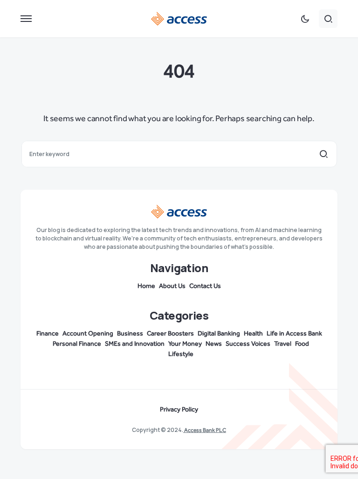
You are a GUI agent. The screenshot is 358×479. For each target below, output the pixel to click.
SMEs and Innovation (135, 344)
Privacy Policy (179, 409)
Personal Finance (77, 344)
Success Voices (248, 344)
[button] (26, 19)
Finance (47, 333)
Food (302, 344)
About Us (172, 286)
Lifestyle (180, 354)
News (214, 344)
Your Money (185, 344)
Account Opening (87, 333)
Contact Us (205, 286)
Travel (282, 344)
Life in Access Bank (294, 333)
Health (253, 333)
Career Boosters (170, 333)
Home (146, 286)
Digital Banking (219, 333)
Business (130, 333)
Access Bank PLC (204, 430)
